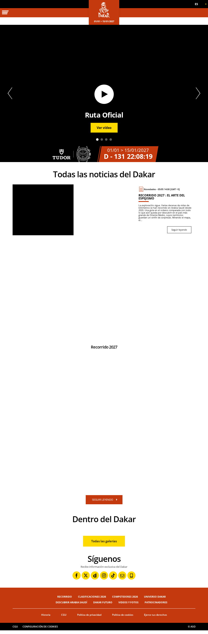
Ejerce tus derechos (155, 615)
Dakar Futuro (102, 602)
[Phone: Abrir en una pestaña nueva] (131, 575)
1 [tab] (97, 139)
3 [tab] (106, 139)
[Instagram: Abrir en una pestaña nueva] (104, 575)
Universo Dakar (155, 596)
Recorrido (64, 596)
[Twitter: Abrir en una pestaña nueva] (86, 575)
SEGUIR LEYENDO (102, 499)
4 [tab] (110, 139)
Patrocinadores (156, 602)
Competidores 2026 (125, 596)
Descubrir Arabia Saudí (71, 602)
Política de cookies (122, 615)
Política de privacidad (89, 615)
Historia (45, 615)
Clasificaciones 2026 (92, 596)
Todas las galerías (104, 541)
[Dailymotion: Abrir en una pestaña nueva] (95, 575)
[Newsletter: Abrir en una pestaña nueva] (122, 575)
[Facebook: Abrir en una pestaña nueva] (77, 575)
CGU (63, 615)
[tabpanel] (104, 93)
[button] (198, 4)
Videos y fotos (128, 602)
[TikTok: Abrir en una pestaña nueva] (113, 575)
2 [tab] (102, 139)
